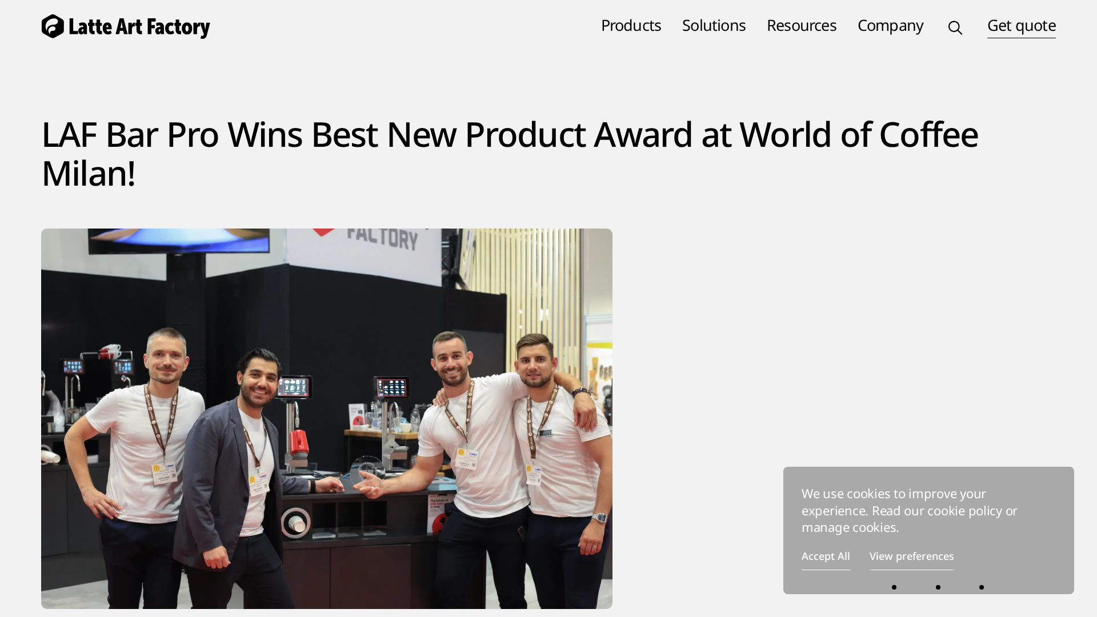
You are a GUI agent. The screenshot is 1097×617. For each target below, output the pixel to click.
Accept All (826, 556)
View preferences (912, 556)
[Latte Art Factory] (137, 25)
